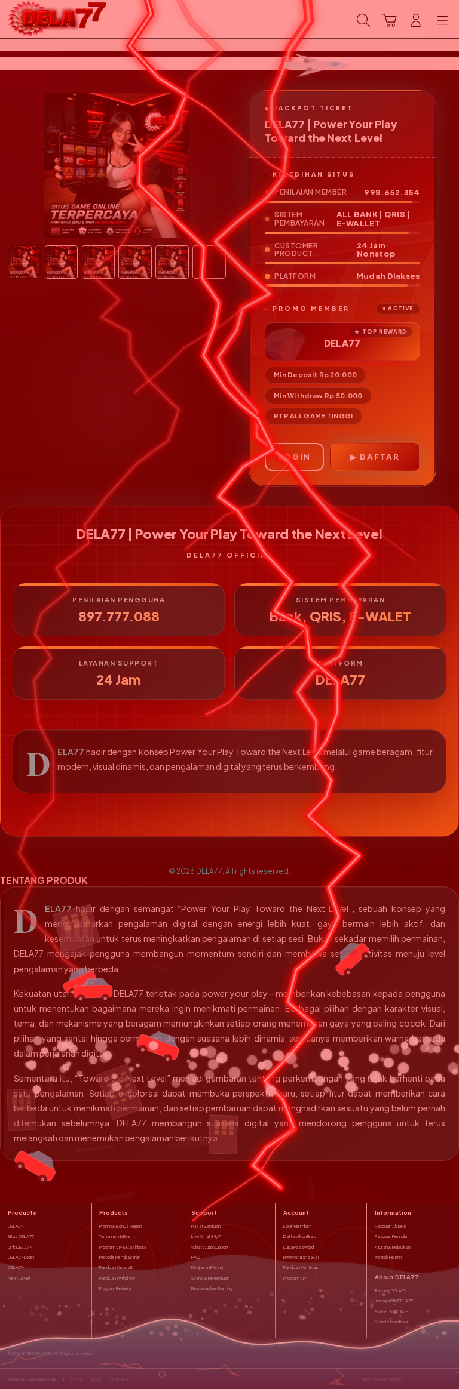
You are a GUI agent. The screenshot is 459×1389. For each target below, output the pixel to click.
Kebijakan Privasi (207, 1267)
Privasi (76, 1378)
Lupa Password (298, 1247)
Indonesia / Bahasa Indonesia (32, 1378)
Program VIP (294, 1278)
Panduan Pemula (391, 1236)
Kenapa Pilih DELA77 (394, 1301)
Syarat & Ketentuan (210, 1278)
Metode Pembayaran (119, 1257)
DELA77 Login (21, 1257)
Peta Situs (119, 1378)
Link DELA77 (20, 1247)
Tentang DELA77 (390, 1290)
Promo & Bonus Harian (120, 1226)
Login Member (297, 1226)
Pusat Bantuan (206, 1226)
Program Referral (115, 1288)
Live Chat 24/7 (206, 1236)
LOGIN (294, 456)
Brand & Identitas (391, 1322)
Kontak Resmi (388, 1257)
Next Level (19, 1278)
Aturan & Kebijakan (393, 1247)
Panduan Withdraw (117, 1278)
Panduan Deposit (116, 1267)
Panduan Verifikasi (301, 1267)
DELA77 (70, 751)
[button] (390, 20)
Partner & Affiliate (392, 1311)
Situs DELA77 (21, 1236)
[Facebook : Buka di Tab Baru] (410, 1378)
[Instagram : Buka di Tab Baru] (435, 1378)
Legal (96, 1378)
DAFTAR (380, 456)
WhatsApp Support (209, 1247)
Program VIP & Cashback (123, 1247)
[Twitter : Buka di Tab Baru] (423, 1378)
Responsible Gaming (211, 1288)
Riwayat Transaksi (301, 1257)
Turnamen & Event (117, 1236)
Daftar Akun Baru (299, 1236)
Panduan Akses (390, 1226)
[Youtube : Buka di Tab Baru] (447, 1378)
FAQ (195, 1257)
